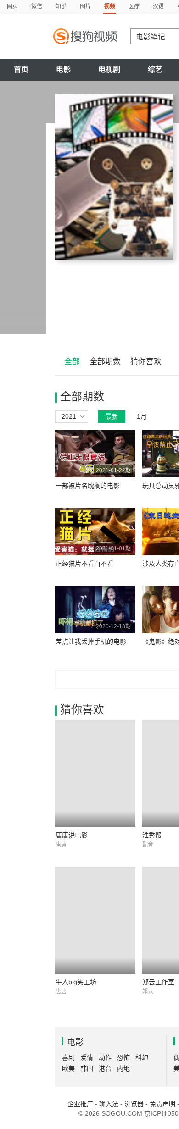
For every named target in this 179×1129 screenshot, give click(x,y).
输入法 (108, 1103)
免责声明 (162, 1103)
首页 (21, 69)
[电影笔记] (114, 177)
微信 (36, 6)
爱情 (86, 1057)
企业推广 (80, 1103)
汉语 (158, 6)
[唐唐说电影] (95, 773)
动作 (105, 1057)
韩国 (86, 1068)
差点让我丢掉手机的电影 (91, 641)
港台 (105, 1068)
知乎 (61, 6)
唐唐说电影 (72, 835)
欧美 (68, 1068)
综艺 (155, 69)
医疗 (134, 6)
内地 (123, 1068)
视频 (109, 6)
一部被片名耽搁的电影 (88, 485)
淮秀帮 (152, 835)
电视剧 (109, 69)
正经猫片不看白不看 (84, 563)
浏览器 (134, 1103)
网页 (12, 6)
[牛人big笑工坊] (95, 920)
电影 (63, 69)
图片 (85, 6)
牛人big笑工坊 (76, 981)
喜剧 (68, 1057)
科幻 (141, 1057)
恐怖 (123, 1057)
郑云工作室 (158, 981)
